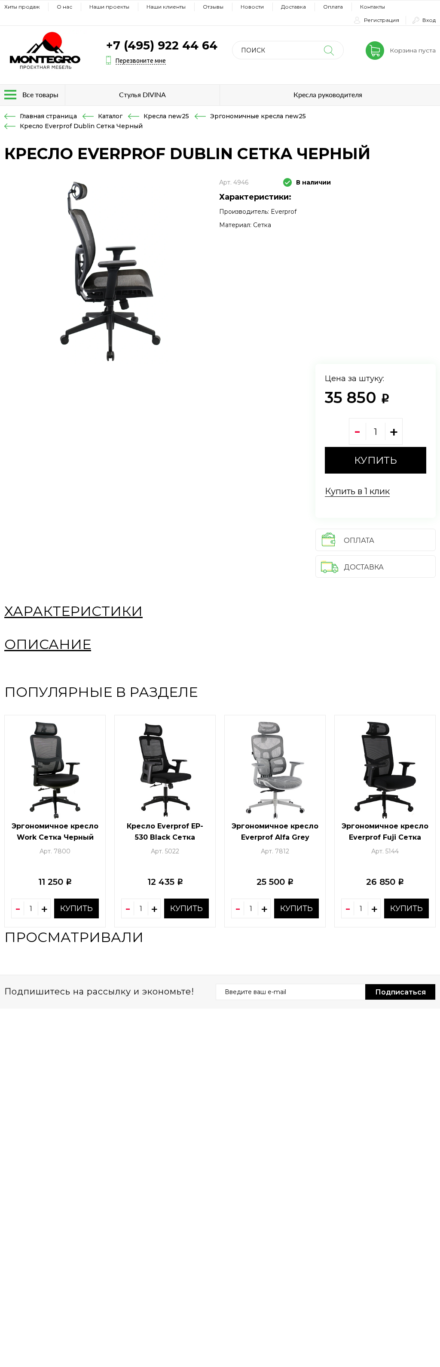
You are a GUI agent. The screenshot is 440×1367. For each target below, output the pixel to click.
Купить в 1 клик (357, 491)
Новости (252, 6)
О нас (64, 6)
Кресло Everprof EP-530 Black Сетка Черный (165, 837)
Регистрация (381, 20)
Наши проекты (109, 6)
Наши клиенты (166, 6)
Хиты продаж (22, 6)
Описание (47, 644)
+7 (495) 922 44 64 (161, 45)
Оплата (333, 6)
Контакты (372, 6)
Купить (76, 908)
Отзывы (213, 6)
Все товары (40, 94)
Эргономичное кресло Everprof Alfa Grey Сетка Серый (275, 837)
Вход (429, 20)
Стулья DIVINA (142, 94)
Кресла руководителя (327, 94)
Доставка (293, 6)
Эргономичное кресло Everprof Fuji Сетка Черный (385, 837)
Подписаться (400, 992)
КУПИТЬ (375, 460)
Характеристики (73, 611)
